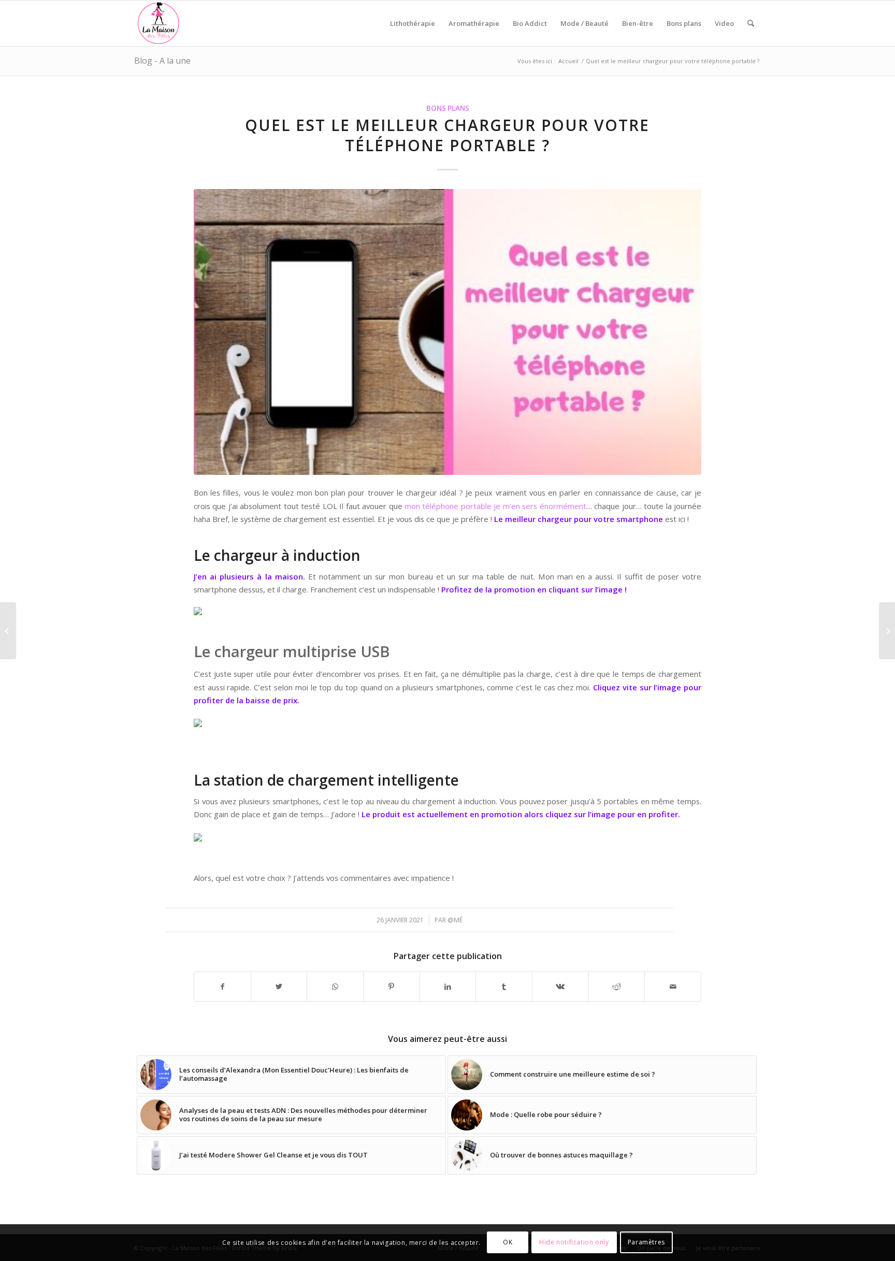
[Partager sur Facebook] (222, 986)
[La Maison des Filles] (159, 23)
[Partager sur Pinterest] (392, 986)
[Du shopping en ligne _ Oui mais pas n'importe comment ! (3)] (447, 331)
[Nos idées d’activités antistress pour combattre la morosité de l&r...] (887, 630)
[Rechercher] (751, 23)
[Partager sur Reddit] (617, 986)
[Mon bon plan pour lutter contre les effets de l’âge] (8, 630)
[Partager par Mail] (673, 986)
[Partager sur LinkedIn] (448, 986)
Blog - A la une (162, 60)
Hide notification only (574, 1242)
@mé (455, 920)
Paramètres (646, 1242)
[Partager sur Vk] (560, 986)
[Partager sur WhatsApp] (335, 986)
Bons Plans (447, 108)
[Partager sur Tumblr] (504, 986)
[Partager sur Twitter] (279, 986)
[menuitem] (412, 23)
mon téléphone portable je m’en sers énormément (495, 506)
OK (507, 1242)
